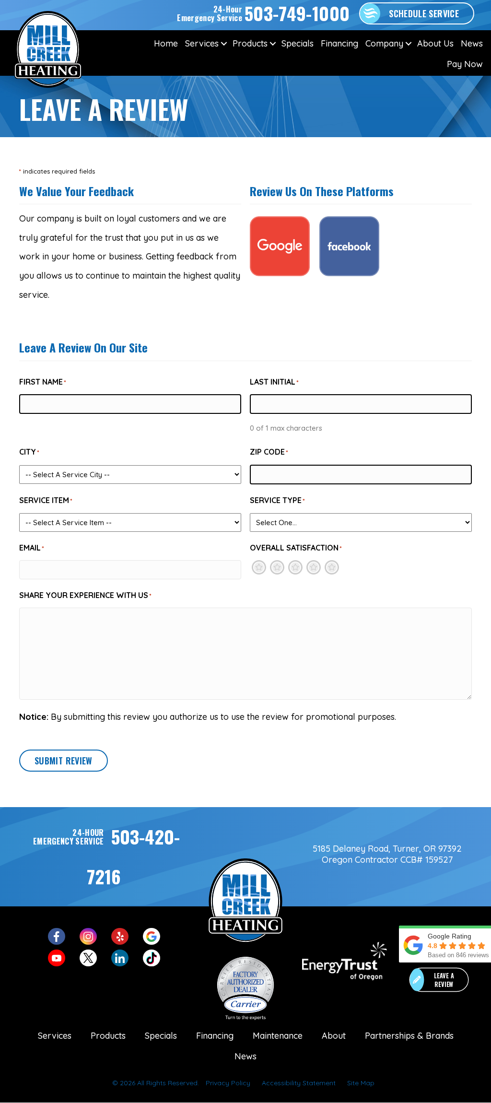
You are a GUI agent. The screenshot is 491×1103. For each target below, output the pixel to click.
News (472, 43)
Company (384, 43)
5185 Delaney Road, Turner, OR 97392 (387, 848)
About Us (435, 43)
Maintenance (278, 1035)
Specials (297, 43)
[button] (224, 43)
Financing (339, 43)
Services (202, 43)
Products (250, 43)
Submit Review (64, 760)
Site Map (360, 1083)
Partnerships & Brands (409, 1035)
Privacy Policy (228, 1083)
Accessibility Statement (299, 1083)
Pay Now (465, 64)
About (334, 1035)
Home (166, 43)
